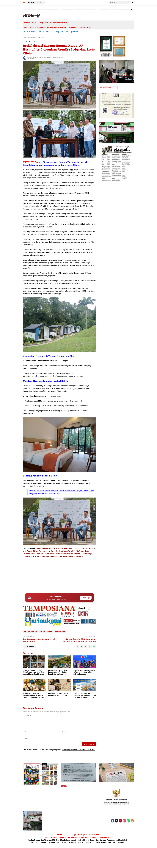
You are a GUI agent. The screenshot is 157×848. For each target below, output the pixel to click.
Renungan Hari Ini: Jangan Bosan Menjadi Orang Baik (58, 694)
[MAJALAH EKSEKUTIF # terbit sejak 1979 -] (32, 821)
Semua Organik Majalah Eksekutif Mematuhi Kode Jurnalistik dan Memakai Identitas (57, 27)
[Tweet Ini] (81, 646)
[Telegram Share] (90, 646)
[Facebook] (112, 821)
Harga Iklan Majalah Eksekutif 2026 (53, 23)
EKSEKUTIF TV (30, 23)
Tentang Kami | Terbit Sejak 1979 (65, 32)
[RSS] (132, 821)
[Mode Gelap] (133, 2)
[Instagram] (124, 821)
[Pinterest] (120, 821)
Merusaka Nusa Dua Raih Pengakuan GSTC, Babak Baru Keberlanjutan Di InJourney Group (57, 672)
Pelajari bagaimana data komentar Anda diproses (78, 750)
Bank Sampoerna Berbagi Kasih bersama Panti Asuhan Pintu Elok (39, 639)
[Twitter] (116, 821)
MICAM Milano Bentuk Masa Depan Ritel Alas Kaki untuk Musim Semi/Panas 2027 (33, 672)
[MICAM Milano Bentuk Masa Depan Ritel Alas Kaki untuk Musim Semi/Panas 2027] (34, 661)
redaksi (29, 57)
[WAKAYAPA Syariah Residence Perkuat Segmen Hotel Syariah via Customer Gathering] (34, 685)
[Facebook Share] (77, 646)
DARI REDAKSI (30, 32)
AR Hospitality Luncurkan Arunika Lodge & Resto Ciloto (48, 57)
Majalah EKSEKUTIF (35, 2)
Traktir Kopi (86, 598)
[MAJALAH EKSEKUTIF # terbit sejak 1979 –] (31, 16)
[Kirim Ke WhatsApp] (94, 646)
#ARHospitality (30, 631)
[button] (129, 2)
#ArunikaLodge (46, 631)
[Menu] (24, 2)
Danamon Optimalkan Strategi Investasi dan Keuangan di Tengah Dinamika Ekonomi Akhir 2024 (79, 639)
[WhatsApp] (128, 821)
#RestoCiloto (60, 631)
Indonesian (106, 88)
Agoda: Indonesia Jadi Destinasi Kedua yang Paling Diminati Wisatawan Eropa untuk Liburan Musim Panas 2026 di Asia (84, 695)
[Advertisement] (59, 575)
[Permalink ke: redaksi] (24, 58)
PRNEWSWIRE (44, 32)
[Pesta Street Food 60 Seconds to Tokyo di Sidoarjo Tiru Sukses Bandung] (84, 661)
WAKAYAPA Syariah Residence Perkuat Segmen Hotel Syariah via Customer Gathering (33, 695)
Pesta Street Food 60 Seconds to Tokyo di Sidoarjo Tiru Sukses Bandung (84, 672)
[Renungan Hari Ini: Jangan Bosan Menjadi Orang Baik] (59, 685)
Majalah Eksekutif (29, 42)
